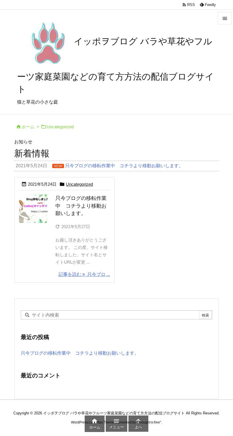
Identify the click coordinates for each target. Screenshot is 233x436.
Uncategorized (79, 184)
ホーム (28, 127)
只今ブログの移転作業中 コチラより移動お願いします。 (81, 205)
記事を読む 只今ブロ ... (84, 274)
